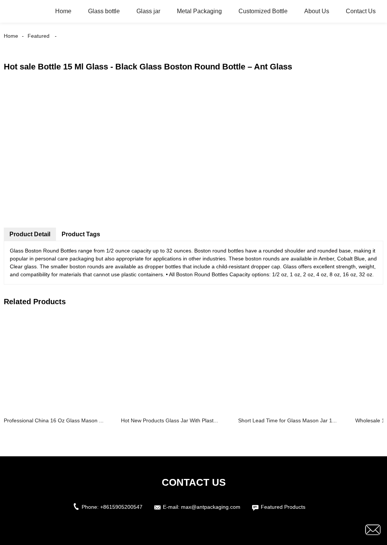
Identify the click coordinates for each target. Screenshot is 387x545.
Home (63, 11)
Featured (39, 36)
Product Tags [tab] (81, 234)
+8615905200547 (121, 507)
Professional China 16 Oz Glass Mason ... (54, 420)
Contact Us (361, 11)
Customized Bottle (263, 11)
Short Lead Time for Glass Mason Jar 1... (287, 420)
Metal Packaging (199, 11)
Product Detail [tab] (29, 234)
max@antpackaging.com (210, 507)
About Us (316, 11)
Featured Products (283, 507)
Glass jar (148, 11)
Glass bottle (104, 11)
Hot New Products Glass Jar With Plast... (169, 420)
